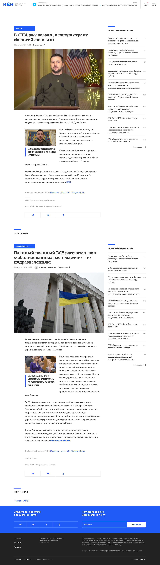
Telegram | (76, 192)
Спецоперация (41, 465)
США (32, 206)
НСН (68, 182)
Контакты (18, 543)
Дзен (63, 192)
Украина (39, 206)
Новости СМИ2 (21, 501)
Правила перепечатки (22, 559)
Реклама (17, 547)
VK (68, 192)
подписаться (136, 524)
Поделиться (38, 45)
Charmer (143, 559)
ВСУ (32, 465)
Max (83, 192)
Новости (54, 192)
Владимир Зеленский (52, 206)
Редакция (17, 538)
